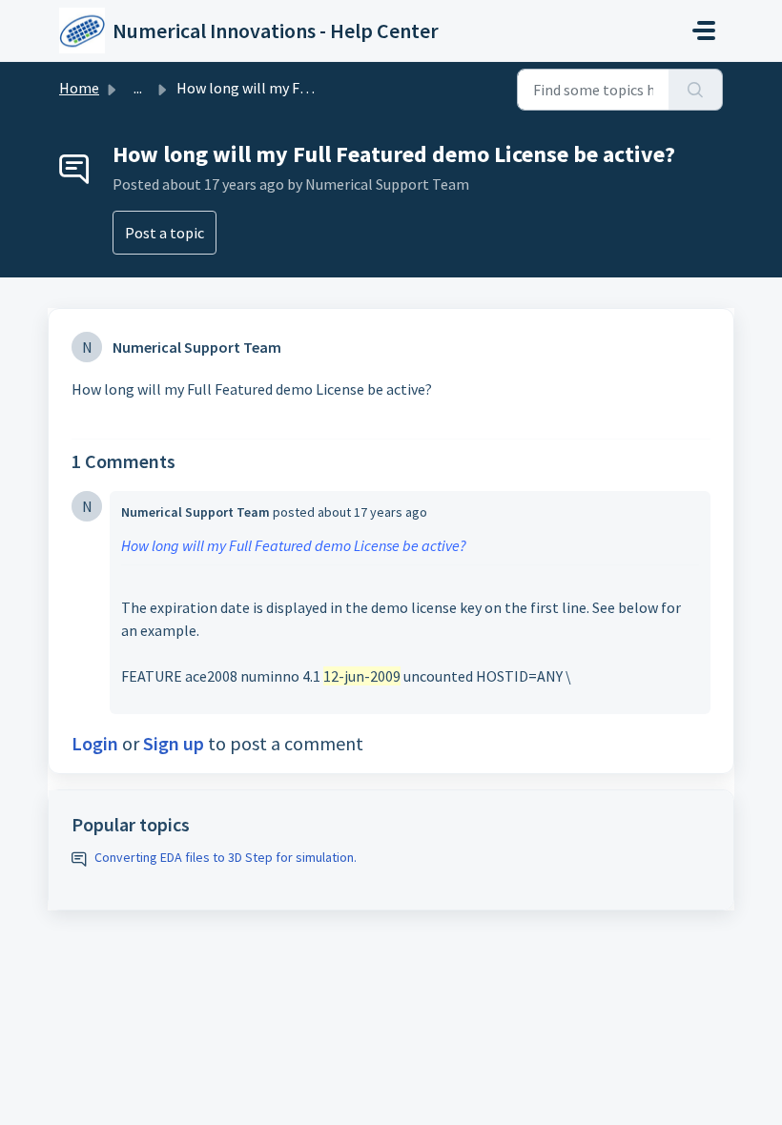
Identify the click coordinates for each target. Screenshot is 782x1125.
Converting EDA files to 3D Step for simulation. (225, 857)
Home (79, 87)
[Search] (696, 90)
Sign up (173, 743)
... (138, 87)
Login (95, 743)
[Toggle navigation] (704, 30)
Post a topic (164, 232)
